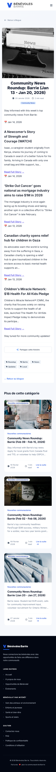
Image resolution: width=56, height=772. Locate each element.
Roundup (12, 362)
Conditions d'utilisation (15, 745)
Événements (10, 689)
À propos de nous (13, 679)
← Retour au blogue (14, 378)
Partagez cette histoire (30, 350)
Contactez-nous (12, 731)
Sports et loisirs (11, 717)
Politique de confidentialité (16, 740)
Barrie (25, 362)
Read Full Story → (14, 172)
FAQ (7, 736)
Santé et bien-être (13, 712)
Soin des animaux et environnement (20, 703)
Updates (12, 367)
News (36, 362)
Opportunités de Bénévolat (16, 684)
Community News (28, 103)
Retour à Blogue (14, 20)
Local (24, 367)
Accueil (8, 674)
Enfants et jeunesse (13, 707)
